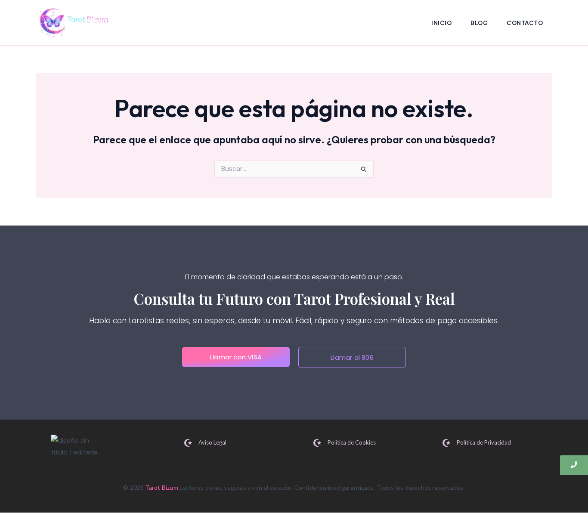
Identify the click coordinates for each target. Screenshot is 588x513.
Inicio (441, 23)
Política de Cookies (352, 442)
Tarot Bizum (161, 487)
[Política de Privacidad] (446, 443)
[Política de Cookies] (317, 443)
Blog (479, 23)
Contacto (525, 23)
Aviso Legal (212, 442)
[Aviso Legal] (188, 443)
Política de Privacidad (484, 442)
